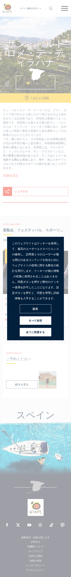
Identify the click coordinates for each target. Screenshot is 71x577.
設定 (35, 308)
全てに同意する (35, 332)
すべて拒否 (35, 320)
